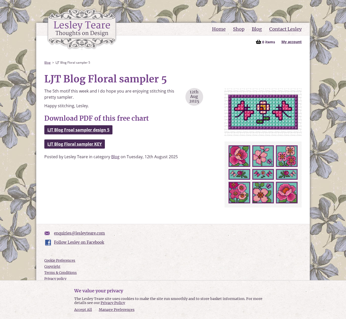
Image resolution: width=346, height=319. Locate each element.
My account (291, 41)
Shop (238, 29)
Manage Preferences (116, 309)
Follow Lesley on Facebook (79, 242)
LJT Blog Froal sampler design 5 (78, 130)
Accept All (83, 310)
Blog (257, 29)
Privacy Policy (113, 302)
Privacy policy (55, 279)
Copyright (52, 266)
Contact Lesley (285, 29)
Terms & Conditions (60, 273)
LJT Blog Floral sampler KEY (74, 144)
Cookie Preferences (59, 260)
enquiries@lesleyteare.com (79, 233)
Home (219, 29)
